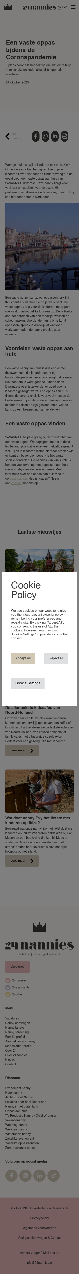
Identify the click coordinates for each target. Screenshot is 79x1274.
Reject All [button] (56, 658)
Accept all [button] (23, 658)
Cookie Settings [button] (27, 683)
